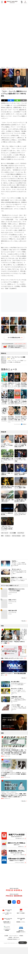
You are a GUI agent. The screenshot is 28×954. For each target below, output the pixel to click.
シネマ (23, 535)
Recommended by (17, 424)
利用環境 (10, 937)
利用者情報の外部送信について (13, 939)
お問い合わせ (16, 937)
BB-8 (2, 535)
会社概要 (6, 935)
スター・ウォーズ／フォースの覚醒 (16, 357)
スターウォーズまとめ (16, 535)
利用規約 (21, 935)
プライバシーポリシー (13, 935)
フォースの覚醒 (13, 532)
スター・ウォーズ (4, 532)
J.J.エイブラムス (21, 532)
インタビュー (7, 535)
